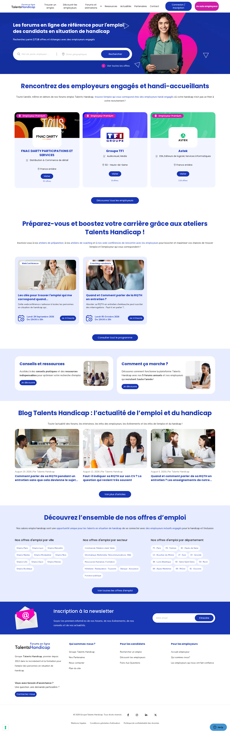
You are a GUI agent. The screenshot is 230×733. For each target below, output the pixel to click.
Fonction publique (93, 575)
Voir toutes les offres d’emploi (115, 590)
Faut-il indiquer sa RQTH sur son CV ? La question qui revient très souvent (112, 478)
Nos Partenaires (77, 657)
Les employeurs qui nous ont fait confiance (192, 662)
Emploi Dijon (37, 562)
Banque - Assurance (129, 568)
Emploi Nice (61, 555)
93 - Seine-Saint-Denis (185, 562)
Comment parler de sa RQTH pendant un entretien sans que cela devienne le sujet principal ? (45, 478)
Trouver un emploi (50, 6)
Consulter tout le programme (115, 337)
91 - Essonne (195, 568)
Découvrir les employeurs (70, 6)
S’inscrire (204, 618)
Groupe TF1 (115, 151)
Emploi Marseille (55, 548)
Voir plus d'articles (115, 494)
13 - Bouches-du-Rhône (163, 555)
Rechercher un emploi (131, 651)
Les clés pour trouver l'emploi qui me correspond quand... (45, 297)
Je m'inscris (68, 318)
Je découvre (28, 382)
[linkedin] (146, 715)
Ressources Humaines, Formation (100, 562)
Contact (154, 6)
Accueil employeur (180, 651)
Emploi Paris (22, 548)
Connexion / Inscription (178, 6)
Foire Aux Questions (130, 662)
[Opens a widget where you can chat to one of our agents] (218, 727)
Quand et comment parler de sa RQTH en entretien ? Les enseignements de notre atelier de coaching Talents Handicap (181, 478)
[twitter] (155, 715)
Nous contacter (76, 662)
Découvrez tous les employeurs (115, 200)
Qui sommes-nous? (180, 657)
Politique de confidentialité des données (141, 723)
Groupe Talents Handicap (82, 651)
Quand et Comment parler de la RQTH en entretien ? (114, 297)
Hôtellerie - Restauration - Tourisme (100, 568)
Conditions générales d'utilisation (105, 723)
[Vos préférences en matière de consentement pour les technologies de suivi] (5, 727)
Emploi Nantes (23, 555)
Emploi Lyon (37, 548)
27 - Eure (182, 555)
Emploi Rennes (54, 562)
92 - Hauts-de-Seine (189, 548)
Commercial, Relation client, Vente (100, 548)
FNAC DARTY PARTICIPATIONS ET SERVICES (47, 153)
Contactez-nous (26, 694)
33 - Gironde (195, 555)
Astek (183, 151)
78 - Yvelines (170, 548)
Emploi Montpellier (42, 555)
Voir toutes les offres (118, 65)
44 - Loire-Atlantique (162, 562)
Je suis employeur (207, 6)
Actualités (125, 6)
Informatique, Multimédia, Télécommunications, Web (108, 555)
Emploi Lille (22, 562)
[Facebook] (128, 715)
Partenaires (140, 6)
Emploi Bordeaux (24, 568)
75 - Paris (157, 548)
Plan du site (75, 668)
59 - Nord (203, 562)
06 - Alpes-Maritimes (162, 568)
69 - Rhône (180, 568)
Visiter (47, 176)
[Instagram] (137, 715)
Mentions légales (78, 723)
